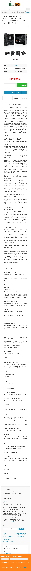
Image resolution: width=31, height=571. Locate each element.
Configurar (5, 559)
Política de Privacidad (10, 521)
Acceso (13, 12)
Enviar (21, 528)
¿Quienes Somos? (21, 538)
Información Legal (21, 533)
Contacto (21, 12)
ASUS (16, 65)
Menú (5, 12)
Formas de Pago (21, 536)
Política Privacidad (7, 535)
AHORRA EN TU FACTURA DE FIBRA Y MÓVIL (8, 541)
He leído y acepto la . (14, 525)
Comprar (22, 85)
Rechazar (13, 559)
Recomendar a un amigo (20, 98)
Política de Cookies (21, 535)
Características (7, 98)
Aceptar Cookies (22, 559)
